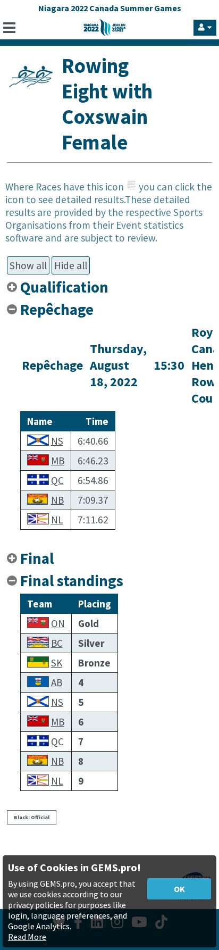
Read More (27, 936)
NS (57, 441)
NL (57, 519)
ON (58, 623)
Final (37, 558)
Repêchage (57, 309)
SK (56, 662)
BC (57, 643)
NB (57, 500)
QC (57, 480)
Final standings (71, 580)
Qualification (64, 287)
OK (179, 889)
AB (56, 682)
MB (57, 460)
